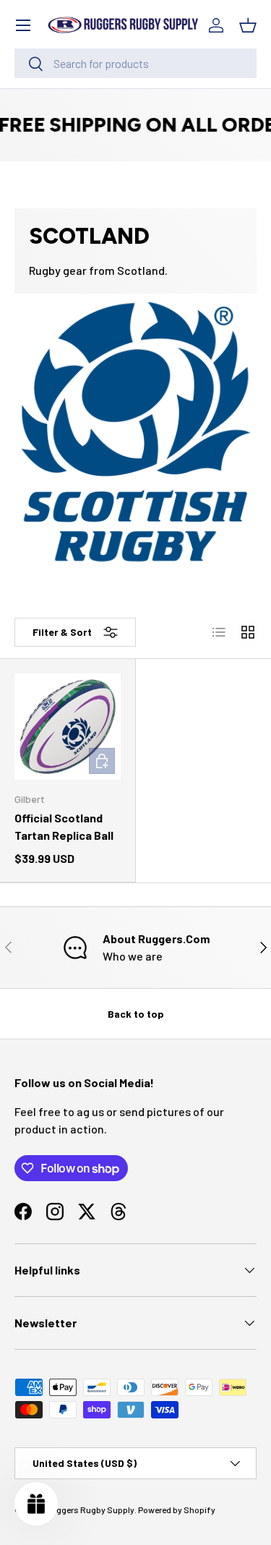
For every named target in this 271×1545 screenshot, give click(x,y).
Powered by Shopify (176, 1509)
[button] (248, 25)
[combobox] (135, 63)
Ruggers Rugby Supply (90, 1509)
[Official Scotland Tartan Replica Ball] (67, 726)
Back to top (136, 1014)
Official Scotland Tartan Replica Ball (63, 826)
